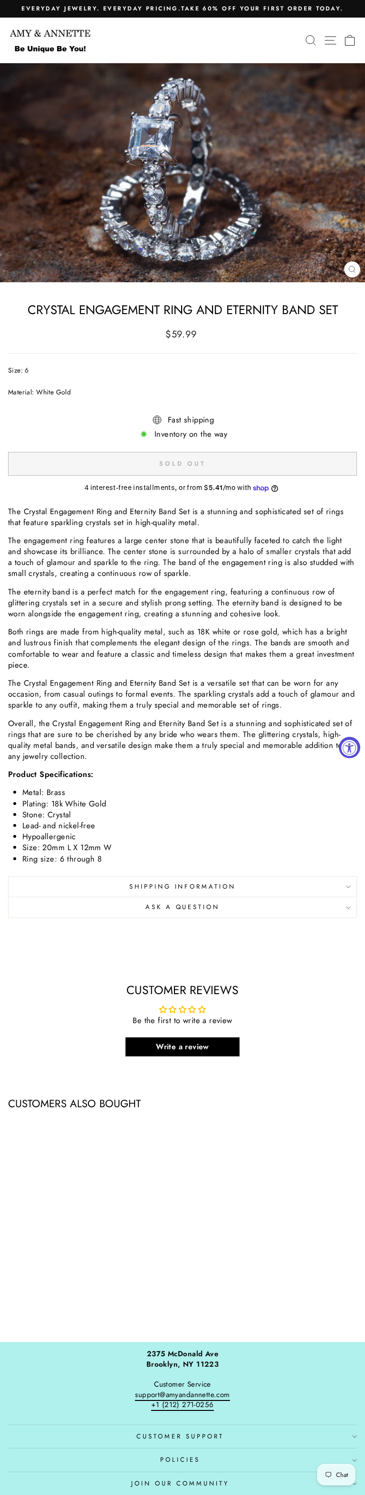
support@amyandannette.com (182, 1395)
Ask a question (182, 906)
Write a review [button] (182, 1046)
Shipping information (182, 886)
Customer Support (180, 1436)
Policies (180, 1459)
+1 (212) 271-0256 (182, 1404)
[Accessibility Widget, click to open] (349, 747)
